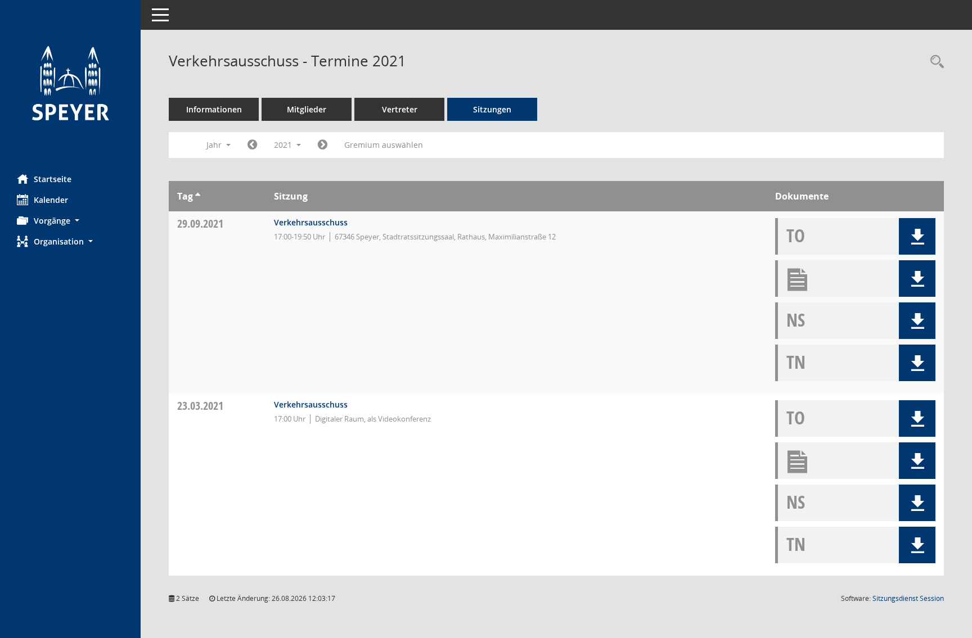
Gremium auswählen (383, 144)
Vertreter (399, 109)
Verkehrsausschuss (311, 222)
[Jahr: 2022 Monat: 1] (322, 145)
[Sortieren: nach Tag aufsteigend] (197, 196)
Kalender (51, 199)
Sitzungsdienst (908, 598)
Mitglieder (306, 109)
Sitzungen (492, 109)
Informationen (214, 109)
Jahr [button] (215, 144)
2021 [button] (284, 144)
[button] (70, 220)
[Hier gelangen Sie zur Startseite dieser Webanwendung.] (70, 83)
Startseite (52, 179)
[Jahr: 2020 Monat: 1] (252, 145)
